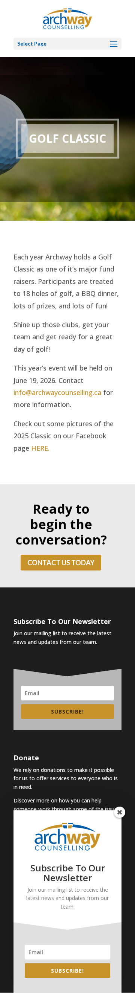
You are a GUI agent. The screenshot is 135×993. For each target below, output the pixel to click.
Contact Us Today (60, 562)
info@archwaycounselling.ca (57, 392)
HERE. (40, 448)
